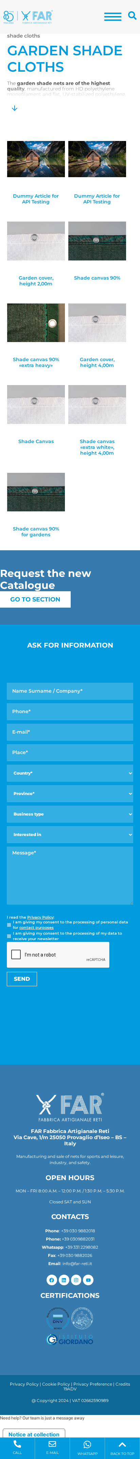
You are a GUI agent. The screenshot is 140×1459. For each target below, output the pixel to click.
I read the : (30, 917)
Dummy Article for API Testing (36, 199)
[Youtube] (88, 1280)
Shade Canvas (36, 441)
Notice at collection (33, 1434)
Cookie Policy (56, 1384)
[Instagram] (76, 1280)
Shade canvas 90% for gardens (36, 532)
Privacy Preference (92, 1384)
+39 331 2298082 (81, 1247)
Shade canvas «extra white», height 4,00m (97, 447)
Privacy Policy (40, 917)
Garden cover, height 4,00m (97, 362)
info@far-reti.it (77, 1263)
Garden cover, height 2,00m (36, 281)
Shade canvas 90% (97, 278)
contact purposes (36, 927)
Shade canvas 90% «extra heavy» (36, 362)
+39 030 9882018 (78, 1230)
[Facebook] (52, 1280)
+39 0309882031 (78, 1239)
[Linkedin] (64, 1280)
